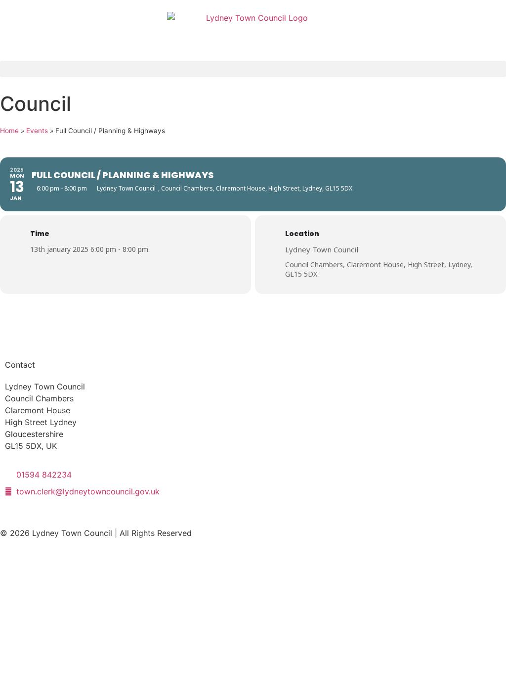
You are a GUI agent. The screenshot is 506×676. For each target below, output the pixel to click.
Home (9, 131)
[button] (253, 69)
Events (37, 131)
